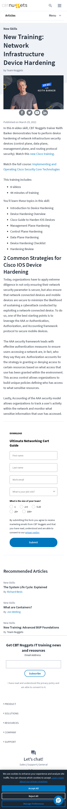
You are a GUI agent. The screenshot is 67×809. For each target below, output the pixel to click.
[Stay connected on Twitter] (30, 113)
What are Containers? (17, 607)
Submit (33, 542)
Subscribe (35, 673)
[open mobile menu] (59, 5)
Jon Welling (14, 612)
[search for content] (50, 5)
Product (10, 704)
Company (10, 732)
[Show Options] (54, 492)
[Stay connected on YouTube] (37, 113)
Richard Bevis (15, 591)
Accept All (34, 788)
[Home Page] (8, 5)
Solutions (12, 713)
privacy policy (32, 532)
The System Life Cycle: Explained (25, 587)
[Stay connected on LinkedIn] (45, 113)
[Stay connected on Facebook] (22, 113)
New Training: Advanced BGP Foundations (31, 627)
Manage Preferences (33, 803)
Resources (12, 723)
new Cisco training (42, 154)
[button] (33, 15)
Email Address (33, 655)
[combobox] (32, 492)
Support (10, 741)
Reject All (33, 796)
